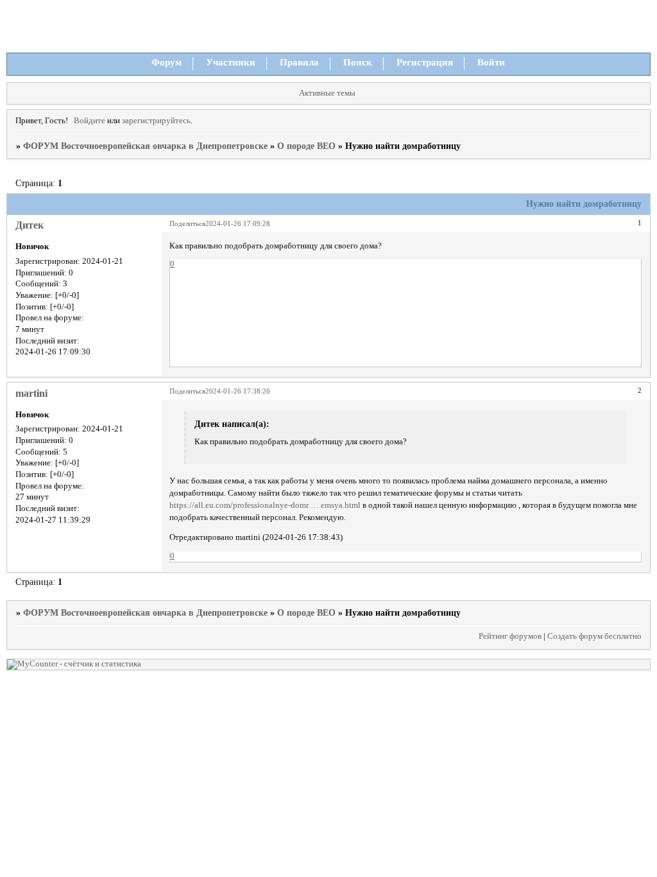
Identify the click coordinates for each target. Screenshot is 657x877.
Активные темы (327, 93)
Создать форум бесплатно (594, 636)
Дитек (29, 225)
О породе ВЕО (306, 146)
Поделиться (187, 223)
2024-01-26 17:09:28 (237, 223)
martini (31, 393)
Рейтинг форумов (510, 636)
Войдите (89, 120)
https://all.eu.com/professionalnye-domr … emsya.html (265, 505)
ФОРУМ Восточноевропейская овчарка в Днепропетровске (145, 146)
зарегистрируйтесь (156, 120)
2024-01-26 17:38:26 (237, 391)
